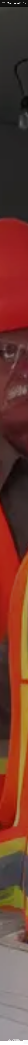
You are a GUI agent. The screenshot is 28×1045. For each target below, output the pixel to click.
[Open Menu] (3, 3)
